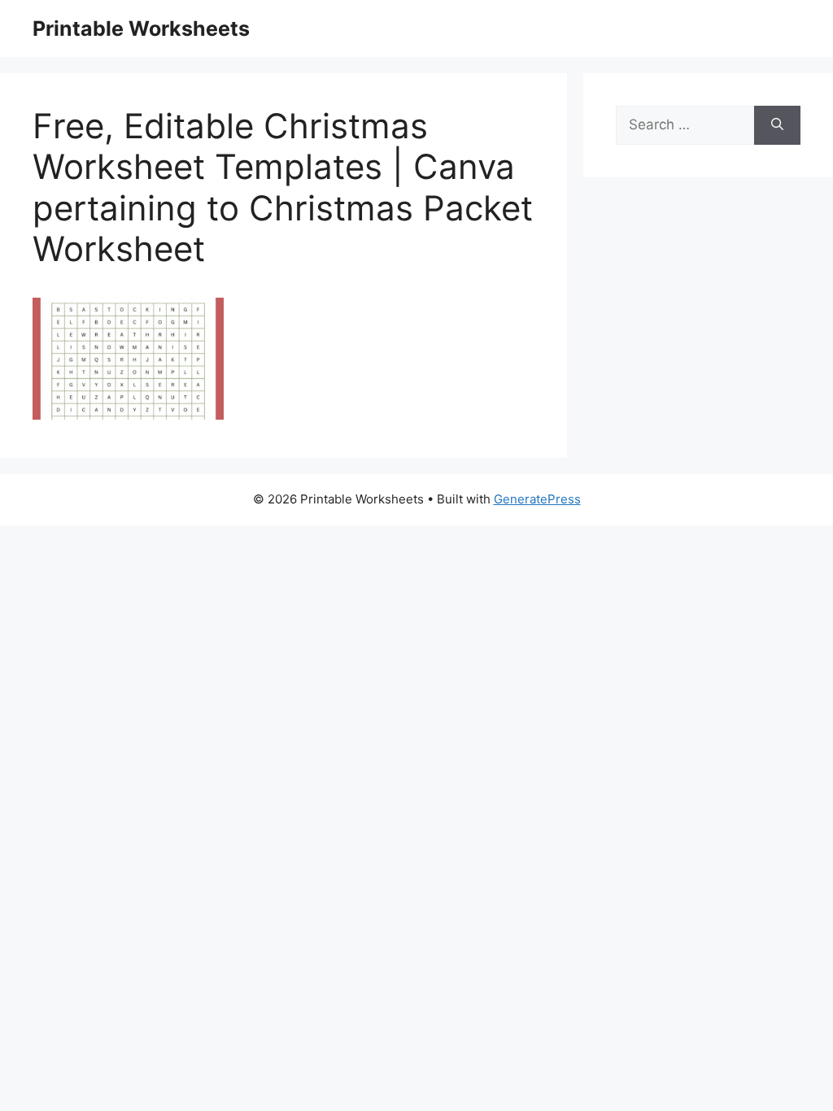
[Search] (777, 125)
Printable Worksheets (141, 28)
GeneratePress (537, 499)
